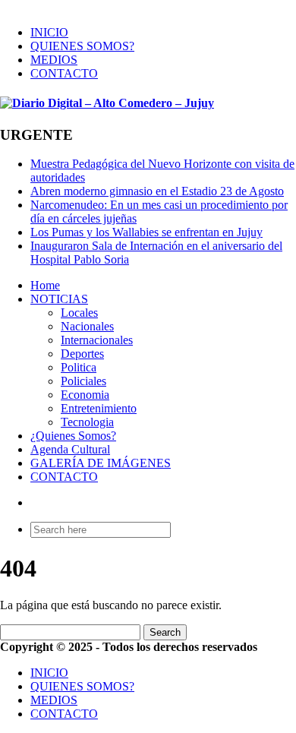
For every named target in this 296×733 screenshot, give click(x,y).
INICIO (49, 32)
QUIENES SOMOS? (82, 45)
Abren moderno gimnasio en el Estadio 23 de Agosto (157, 191)
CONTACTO (64, 73)
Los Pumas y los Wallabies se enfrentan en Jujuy (146, 232)
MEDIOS (53, 59)
